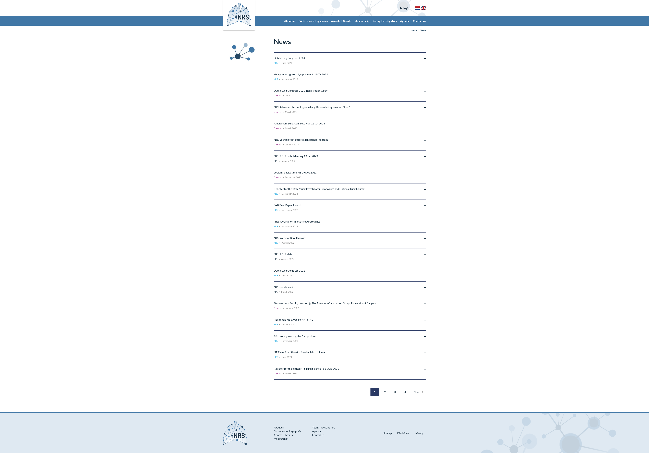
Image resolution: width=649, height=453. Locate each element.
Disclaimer (403, 433)
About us (289, 20)
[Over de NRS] (417, 8)
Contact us (419, 20)
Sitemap (387, 433)
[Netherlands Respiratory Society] (239, 14)
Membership (362, 20)
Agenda (405, 20)
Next (416, 391)
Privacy (419, 433)
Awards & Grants (341, 20)
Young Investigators (385, 20)
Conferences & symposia (313, 20)
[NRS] (243, 50)
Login (406, 8)
